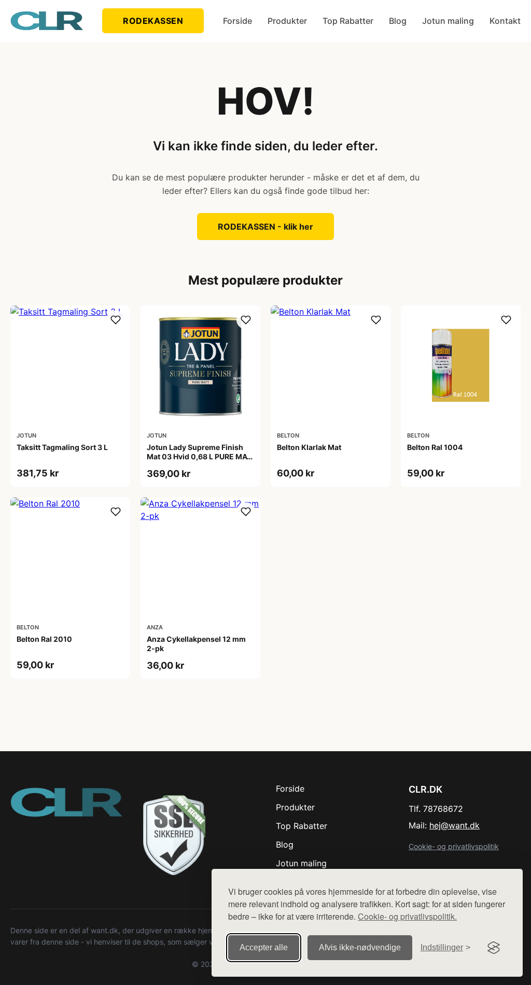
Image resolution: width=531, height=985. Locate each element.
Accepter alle (264, 947)
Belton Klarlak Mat (309, 447)
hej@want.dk (454, 825)
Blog (398, 21)
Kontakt (505, 21)
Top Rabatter (348, 21)
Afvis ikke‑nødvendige (360, 947)
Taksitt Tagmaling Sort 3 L (62, 447)
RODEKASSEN (153, 21)
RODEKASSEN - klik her (265, 226)
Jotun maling (448, 21)
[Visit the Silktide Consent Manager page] (493, 947)
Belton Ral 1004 (435, 447)
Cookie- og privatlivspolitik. (407, 916)
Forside (237, 21)
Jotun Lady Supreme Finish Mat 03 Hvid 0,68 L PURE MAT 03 (199, 456)
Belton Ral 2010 (44, 639)
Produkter (287, 21)
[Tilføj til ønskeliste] (115, 320)
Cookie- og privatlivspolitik (454, 846)
